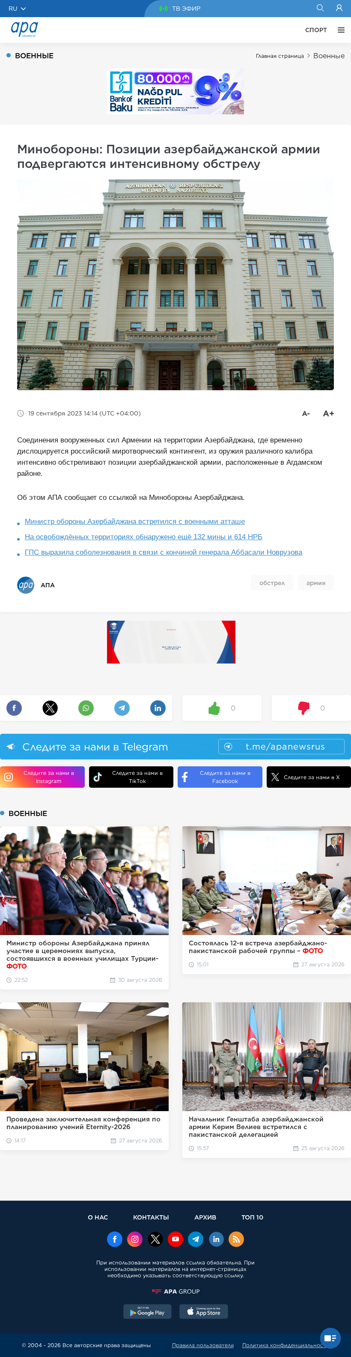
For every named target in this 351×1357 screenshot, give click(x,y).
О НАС (98, 1217)
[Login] (339, 8)
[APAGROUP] (175, 1291)
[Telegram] (195, 1240)
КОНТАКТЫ (151, 1217)
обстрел (272, 583)
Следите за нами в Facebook (225, 777)
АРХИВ (205, 1217)
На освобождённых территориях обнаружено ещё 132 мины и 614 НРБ (143, 537)
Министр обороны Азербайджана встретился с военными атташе (135, 521)
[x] (155, 1240)
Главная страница (280, 56)
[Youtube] (175, 1240)
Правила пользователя (203, 1345)
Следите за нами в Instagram (49, 777)
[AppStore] (203, 1312)
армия (315, 583)
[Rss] (236, 1240)
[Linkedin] (216, 1240)
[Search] (319, 9)
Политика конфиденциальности (286, 1345)
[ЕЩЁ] (339, 30)
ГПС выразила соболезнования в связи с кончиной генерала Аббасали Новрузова (163, 552)
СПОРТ (316, 30)
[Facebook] (114, 1240)
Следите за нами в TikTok (137, 777)
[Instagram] (135, 1240)
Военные (329, 56)
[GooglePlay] (147, 1312)
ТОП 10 (252, 1217)
